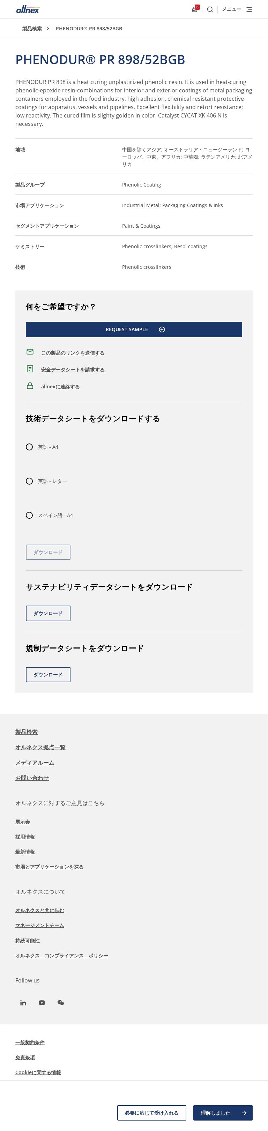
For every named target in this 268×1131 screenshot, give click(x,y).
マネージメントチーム (39, 925)
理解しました (215, 1112)
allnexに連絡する (60, 386)
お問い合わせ (32, 778)
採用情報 (25, 836)
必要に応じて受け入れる (152, 1112)
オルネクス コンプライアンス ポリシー (61, 955)
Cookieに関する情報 (38, 1072)
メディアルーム (34, 762)
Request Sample (127, 329)
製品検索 (32, 28)
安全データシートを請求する (73, 369)
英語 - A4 (48, 446)
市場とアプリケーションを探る (49, 866)
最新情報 (25, 851)
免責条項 (25, 1057)
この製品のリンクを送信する (73, 352)
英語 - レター (52, 481)
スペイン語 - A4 (55, 515)
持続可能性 (27, 940)
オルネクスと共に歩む (39, 910)
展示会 (22, 821)
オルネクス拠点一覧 (40, 747)
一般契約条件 (30, 1042)
